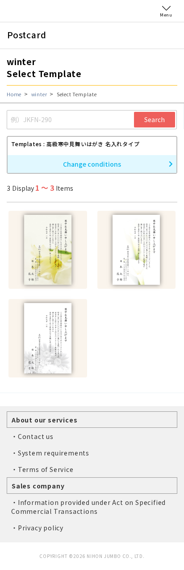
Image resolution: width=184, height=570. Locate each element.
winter (39, 94)
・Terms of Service (42, 469)
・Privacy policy (37, 527)
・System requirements (50, 452)
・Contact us (32, 436)
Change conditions (92, 164)
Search (154, 119)
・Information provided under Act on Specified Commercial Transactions (88, 507)
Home (14, 94)
